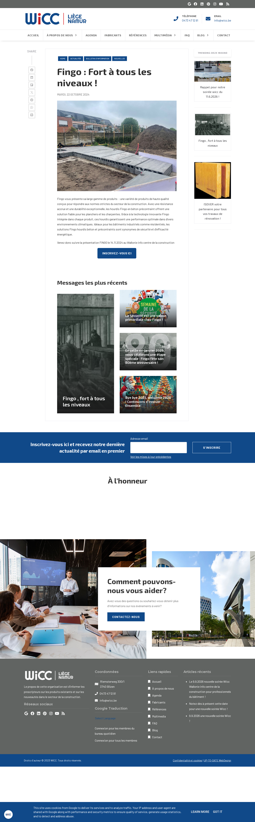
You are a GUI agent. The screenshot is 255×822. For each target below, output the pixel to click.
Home (62, 58)
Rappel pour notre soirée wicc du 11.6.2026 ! (212, 91)
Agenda (156, 695)
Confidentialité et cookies (187, 760)
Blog (155, 730)
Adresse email (139, 438)
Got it (217, 812)
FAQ (154, 723)
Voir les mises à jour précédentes (150, 456)
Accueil (156, 681)
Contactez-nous (126, 617)
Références (159, 709)
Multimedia (159, 716)
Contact (157, 737)
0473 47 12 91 (190, 20)
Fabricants (158, 702)
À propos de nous (163, 688)
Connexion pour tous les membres (116, 740)
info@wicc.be (222, 20)
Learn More (200, 812)
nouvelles (119, 58)
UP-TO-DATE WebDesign (217, 760)
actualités (75, 58)
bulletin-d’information (97, 58)
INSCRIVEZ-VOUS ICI (116, 253)
